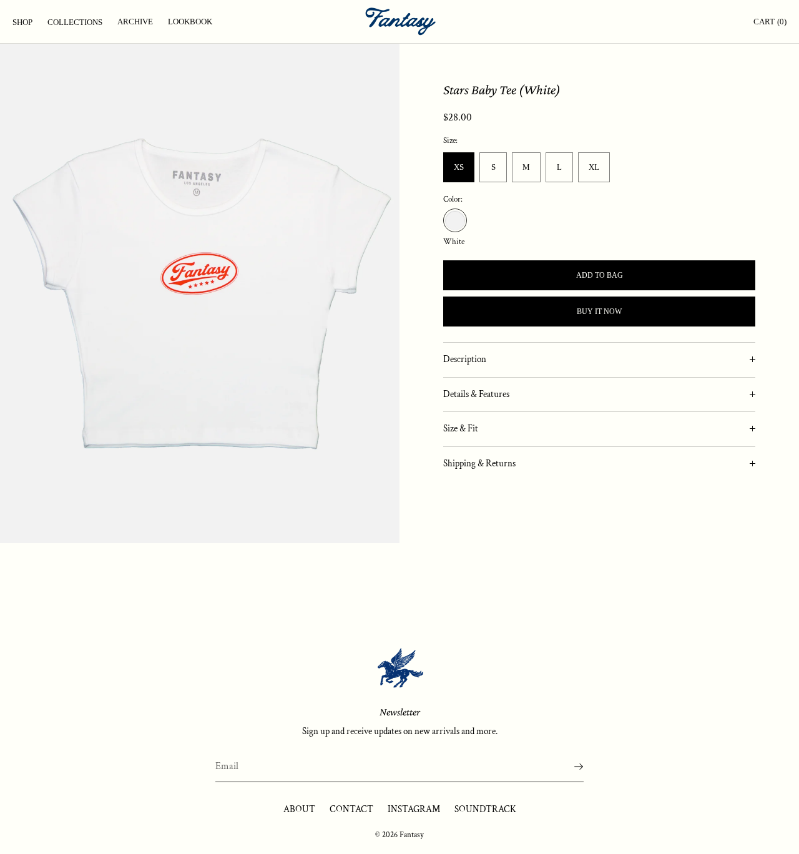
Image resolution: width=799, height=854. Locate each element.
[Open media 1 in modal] (200, 293)
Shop (22, 22)
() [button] (770, 21)
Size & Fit (460, 428)
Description (464, 359)
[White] (455, 220)
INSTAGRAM (414, 809)
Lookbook (190, 21)
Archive (135, 21)
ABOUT (299, 809)
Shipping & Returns (479, 463)
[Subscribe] (568, 767)
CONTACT (351, 809)
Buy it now (599, 311)
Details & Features (476, 394)
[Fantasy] (399, 22)
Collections (74, 22)
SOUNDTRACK (485, 809)
